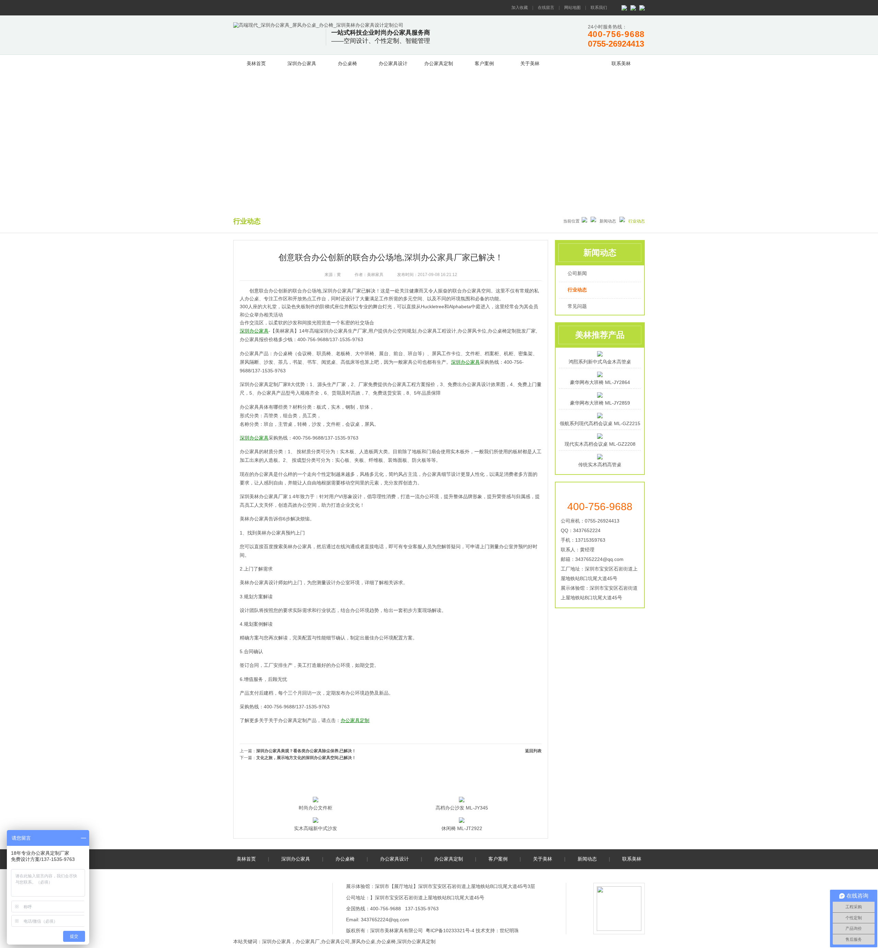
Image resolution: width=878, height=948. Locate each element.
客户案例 (484, 63)
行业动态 (577, 289)
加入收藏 (519, 7)
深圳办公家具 (301, 63)
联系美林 (621, 63)
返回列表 (533, 750)
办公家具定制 (438, 63)
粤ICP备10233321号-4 (450, 930)
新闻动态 (575, 62)
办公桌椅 (347, 63)
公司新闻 (577, 273)
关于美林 (529, 63)
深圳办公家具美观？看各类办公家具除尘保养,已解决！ (306, 750)
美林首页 (256, 63)
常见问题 (577, 306)
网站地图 (572, 7)
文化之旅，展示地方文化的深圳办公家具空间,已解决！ (306, 757)
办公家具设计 (393, 63)
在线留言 (546, 7)
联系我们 (599, 7)
